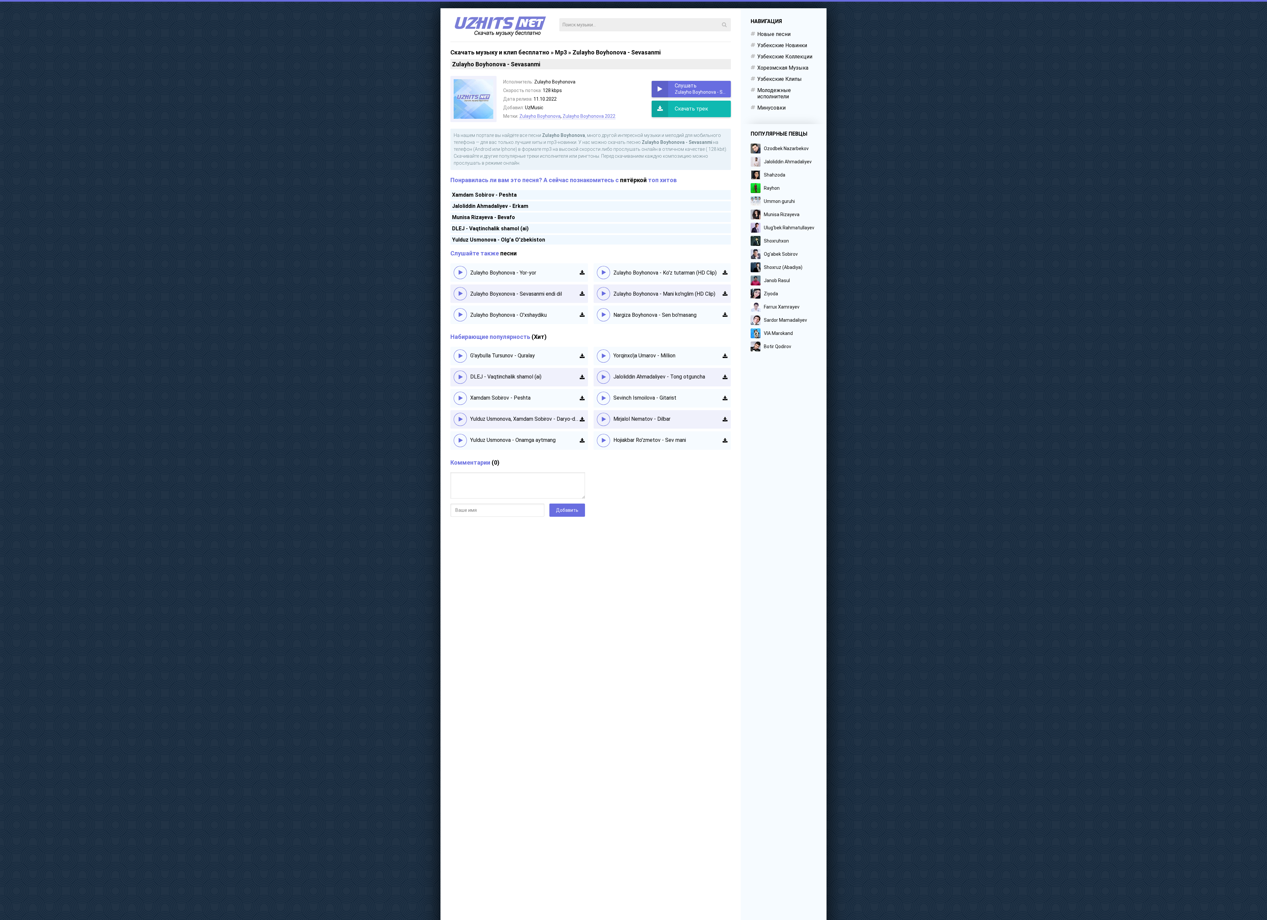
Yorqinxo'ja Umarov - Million (644, 355)
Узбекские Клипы (779, 79)
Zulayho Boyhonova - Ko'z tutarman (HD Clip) (665, 273)
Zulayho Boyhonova (540, 116)
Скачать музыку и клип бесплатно (499, 52)
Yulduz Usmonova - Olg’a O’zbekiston (498, 240)
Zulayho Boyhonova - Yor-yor (503, 273)
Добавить (567, 510)
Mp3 (561, 52)
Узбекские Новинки (782, 45)
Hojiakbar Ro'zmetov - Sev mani (649, 440)
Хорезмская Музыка (782, 68)
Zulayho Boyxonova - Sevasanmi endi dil (516, 294)
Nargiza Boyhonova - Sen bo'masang (655, 315)
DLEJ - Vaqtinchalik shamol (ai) (490, 228)
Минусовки (771, 108)
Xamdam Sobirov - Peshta (484, 195)
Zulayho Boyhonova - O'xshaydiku (508, 315)
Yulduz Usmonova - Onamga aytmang (513, 440)
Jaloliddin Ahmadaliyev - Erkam (490, 206)
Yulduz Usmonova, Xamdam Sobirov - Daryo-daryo (525, 419)
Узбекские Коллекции (784, 56)
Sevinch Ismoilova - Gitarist (644, 398)
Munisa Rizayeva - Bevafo (483, 217)
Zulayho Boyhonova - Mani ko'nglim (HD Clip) (664, 294)
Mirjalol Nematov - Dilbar (641, 419)
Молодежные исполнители (774, 93)
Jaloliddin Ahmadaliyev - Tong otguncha (659, 377)
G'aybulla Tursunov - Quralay (502, 355)
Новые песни (774, 34)
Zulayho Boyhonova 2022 (589, 116)
